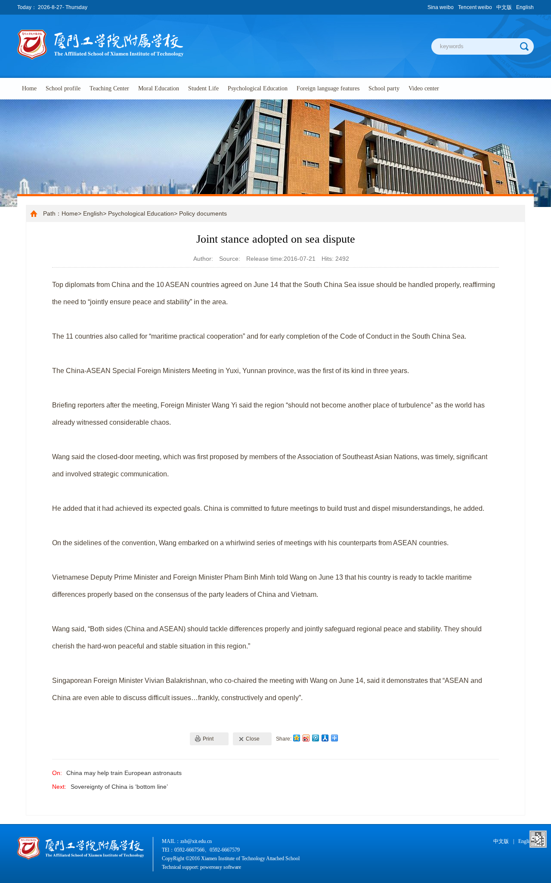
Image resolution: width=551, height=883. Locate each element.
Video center (424, 88)
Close (253, 739)
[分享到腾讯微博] (315, 737)
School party (383, 88)
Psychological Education (258, 88)
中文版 (504, 7)
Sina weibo (440, 7)
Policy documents (203, 213)
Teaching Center (109, 88)
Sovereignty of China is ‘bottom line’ (119, 786)
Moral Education (158, 88)
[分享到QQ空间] (296, 737)
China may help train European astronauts (124, 772)
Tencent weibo (475, 7)
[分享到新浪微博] (305, 737)
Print (208, 739)
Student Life (203, 88)
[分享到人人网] (324, 737)
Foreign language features (328, 88)
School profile (63, 88)
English (525, 7)
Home (29, 88)
